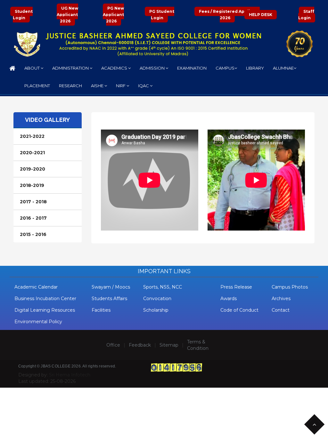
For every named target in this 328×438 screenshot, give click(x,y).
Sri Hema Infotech (69, 375)
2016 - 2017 (33, 218)
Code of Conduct (239, 310)
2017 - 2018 (33, 202)
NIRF (121, 85)
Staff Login (306, 14)
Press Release (236, 287)
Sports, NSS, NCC (162, 287)
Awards (228, 298)
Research (70, 85)
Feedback (140, 345)
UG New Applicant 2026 (67, 14)
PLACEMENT (37, 85)
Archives (281, 298)
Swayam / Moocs (111, 287)
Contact (281, 310)
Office (113, 345)
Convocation (157, 298)
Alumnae (283, 68)
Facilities (101, 310)
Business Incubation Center (45, 298)
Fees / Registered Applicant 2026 (229, 14)
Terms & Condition (198, 345)
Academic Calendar (36, 287)
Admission (153, 68)
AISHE (97, 85)
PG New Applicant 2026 (113, 14)
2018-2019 (32, 185)
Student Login (23, 14)
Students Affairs (109, 298)
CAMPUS (225, 68)
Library (255, 68)
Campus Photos (290, 287)
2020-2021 (32, 153)
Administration (71, 68)
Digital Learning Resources (44, 310)
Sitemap (169, 345)
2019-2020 (32, 169)
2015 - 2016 (33, 234)
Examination (192, 68)
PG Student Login (161, 14)
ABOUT (32, 68)
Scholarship (155, 310)
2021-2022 (32, 136)
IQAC (144, 85)
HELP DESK (260, 14)
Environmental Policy (38, 321)
